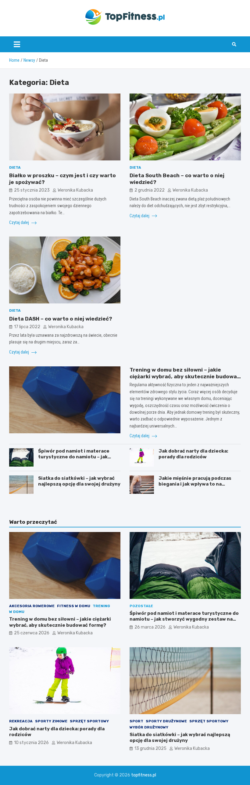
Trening (101, 606)
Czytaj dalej (19, 222)
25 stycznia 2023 (32, 190)
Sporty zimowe (51, 721)
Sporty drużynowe (166, 721)
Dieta (15, 167)
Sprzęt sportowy (89, 721)
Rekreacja (21, 721)
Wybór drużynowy (149, 727)
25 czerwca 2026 (31, 633)
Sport (136, 721)
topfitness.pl (143, 775)
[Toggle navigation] (17, 44)
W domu (16, 612)
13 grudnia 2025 (150, 748)
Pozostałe (141, 606)
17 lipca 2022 (27, 326)
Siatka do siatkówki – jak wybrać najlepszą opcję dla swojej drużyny (79, 481)
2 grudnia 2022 (149, 190)
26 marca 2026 (150, 627)
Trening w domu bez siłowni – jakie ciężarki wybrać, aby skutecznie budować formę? (185, 376)
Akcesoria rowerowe (32, 606)
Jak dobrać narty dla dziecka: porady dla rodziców (193, 454)
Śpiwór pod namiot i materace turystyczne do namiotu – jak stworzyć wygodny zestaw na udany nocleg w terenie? (73, 460)
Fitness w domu (73, 606)
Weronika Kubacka (75, 190)
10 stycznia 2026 (31, 742)
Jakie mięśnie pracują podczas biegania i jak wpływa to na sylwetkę (195, 484)
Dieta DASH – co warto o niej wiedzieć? (60, 319)
